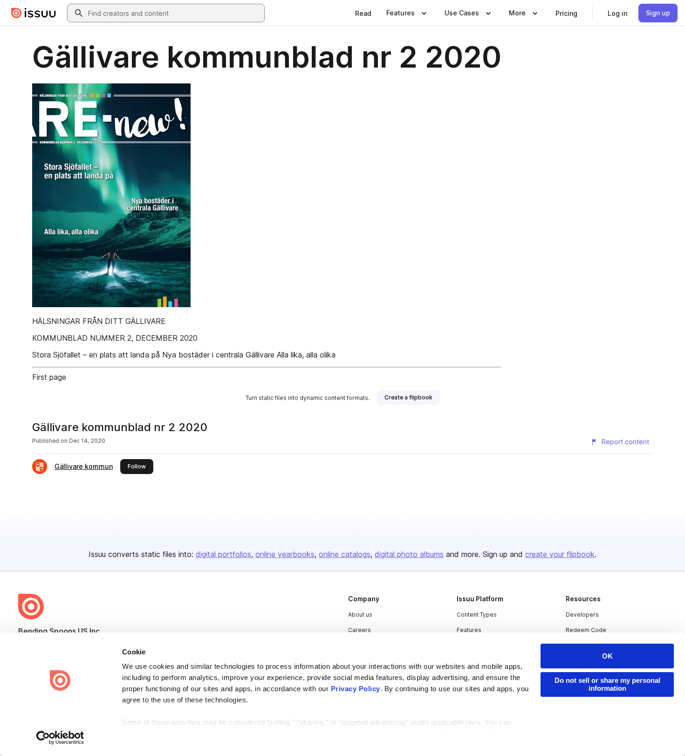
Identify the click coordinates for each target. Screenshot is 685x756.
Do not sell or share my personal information (607, 684)
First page (49, 377)
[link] (363, 13)
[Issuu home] (33, 13)
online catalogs (344, 554)
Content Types (477, 614)
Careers (359, 629)
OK (607, 656)
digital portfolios (223, 554)
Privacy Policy (355, 689)
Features (469, 629)
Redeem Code (586, 629)
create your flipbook (560, 554)
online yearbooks (285, 554)
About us (360, 614)
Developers (582, 614)
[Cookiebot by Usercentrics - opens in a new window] (60, 738)
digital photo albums (409, 554)
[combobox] (174, 13)
